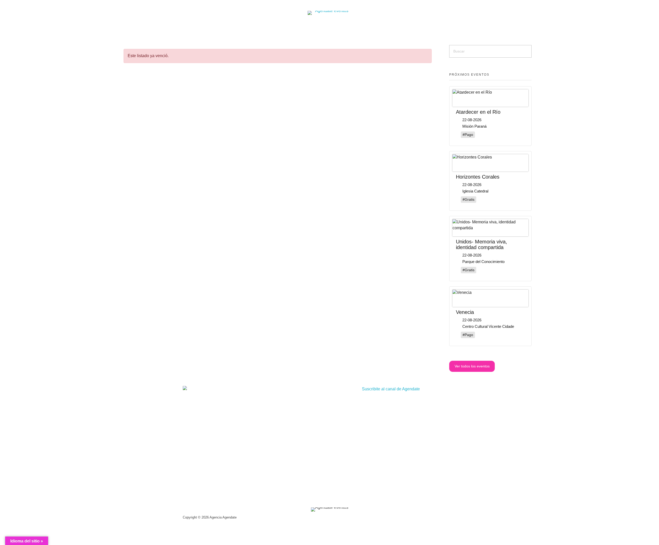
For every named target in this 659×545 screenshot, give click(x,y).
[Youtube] (432, 27)
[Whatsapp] (442, 27)
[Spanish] (180, 26)
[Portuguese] (187, 26)
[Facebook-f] (422, 27)
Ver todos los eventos (472, 366)
